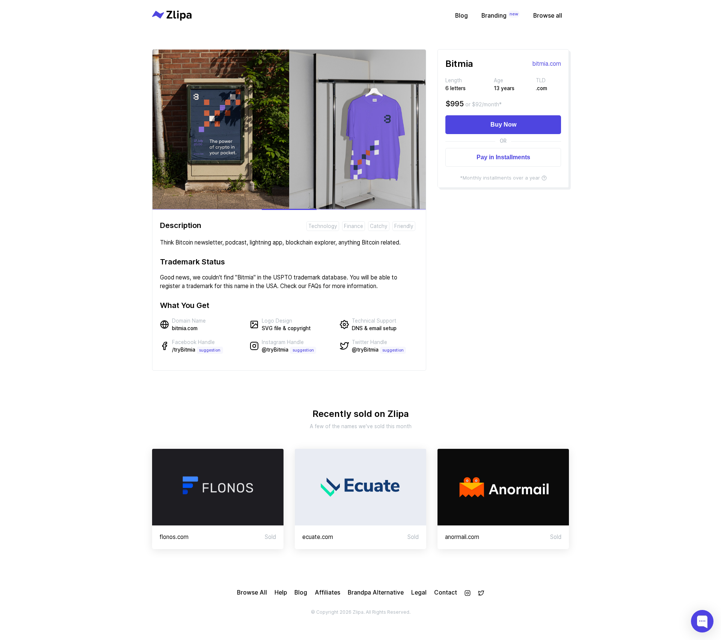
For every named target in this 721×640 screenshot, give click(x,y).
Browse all (547, 15)
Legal (419, 592)
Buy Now (503, 124)
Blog (461, 15)
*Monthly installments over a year (500, 178)
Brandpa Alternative (376, 592)
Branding (499, 15)
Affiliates (327, 592)
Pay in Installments (503, 157)
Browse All (252, 592)
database (334, 277)
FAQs (314, 286)
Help (281, 592)
